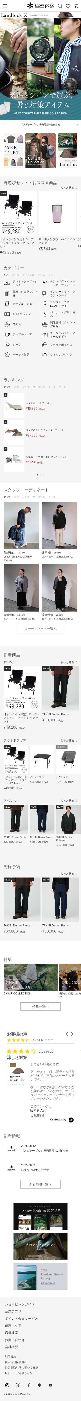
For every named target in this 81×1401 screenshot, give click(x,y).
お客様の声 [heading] (17, 1034)
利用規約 (10, 1356)
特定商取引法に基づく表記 (21, 1367)
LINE (39, 1385)
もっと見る (67, 187)
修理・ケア (13, 1325)
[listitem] (40, 1082)
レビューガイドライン (19, 1373)
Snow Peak (40, 5)
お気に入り (68, 6)
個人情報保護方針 (16, 1362)
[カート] (76, 6)
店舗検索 (11, 1333)
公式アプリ (13, 1311)
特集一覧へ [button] (40, 1006)
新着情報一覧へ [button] (40, 1184)
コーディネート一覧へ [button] (40, 629)
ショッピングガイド (20, 1304)
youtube (50, 1385)
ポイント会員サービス (21, 1318)
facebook (28, 1385)
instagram (7, 1385)
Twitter (18, 1385)
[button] (37, 474)
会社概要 (11, 1347)
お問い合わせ (15, 1340)
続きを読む (38, 1110)
